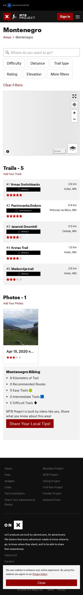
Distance (37, 63)
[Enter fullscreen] (74, 96)
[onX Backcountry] (16, 5)
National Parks (52, 499)
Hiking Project (51, 481)
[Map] (41, 123)
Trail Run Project (53, 487)
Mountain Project (53, 468)
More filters (60, 74)
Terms (50, 589)
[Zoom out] (74, 119)
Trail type (61, 63)
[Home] (21, 16)
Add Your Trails (12, 174)
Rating (12, 74)
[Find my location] (74, 104)
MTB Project (50, 474)
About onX (10, 555)
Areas (7, 37)
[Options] (72, 148)
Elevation (34, 74)
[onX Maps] (13, 528)
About (8, 468)
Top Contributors (14, 493)
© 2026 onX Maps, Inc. (30, 589)
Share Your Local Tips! (29, 423)
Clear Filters (13, 85)
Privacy (61, 589)
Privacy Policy (40, 574)
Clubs (7, 487)
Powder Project (52, 493)
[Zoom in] (74, 113)
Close (41, 583)
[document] (41, 577)
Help (7, 474)
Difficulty (14, 63)
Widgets (9, 481)
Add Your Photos (13, 303)
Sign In (65, 16)
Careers (9, 561)
